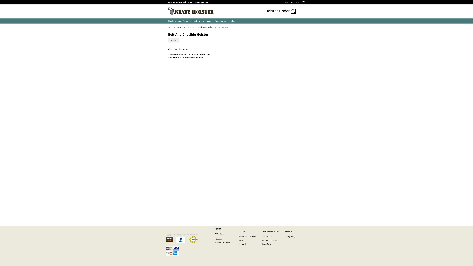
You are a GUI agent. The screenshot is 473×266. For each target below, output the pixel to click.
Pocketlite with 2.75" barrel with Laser (190, 54)
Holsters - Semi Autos (184, 27)
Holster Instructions (222, 243)
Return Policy (266, 244)
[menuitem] (178, 21)
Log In (286, 2)
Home (170, 27)
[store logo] (191, 11)
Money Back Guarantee (247, 236)
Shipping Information (269, 240)
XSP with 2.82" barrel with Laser (186, 57)
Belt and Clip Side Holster (205, 27)
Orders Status (267, 236)
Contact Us (242, 244)
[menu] (236, 21)
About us (218, 239)
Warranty (241, 240)
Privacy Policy (290, 236)
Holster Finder (278, 10)
